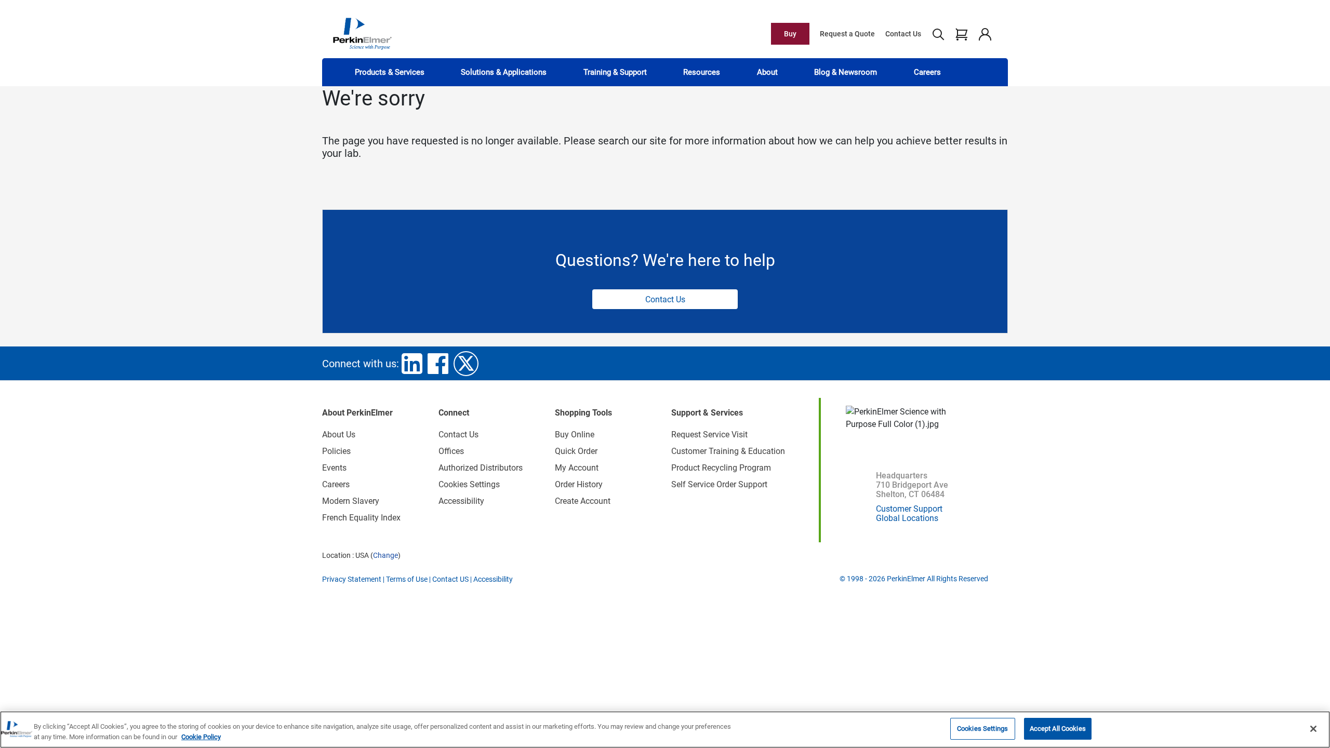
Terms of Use (407, 579)
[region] (665, 729)
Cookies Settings (982, 728)
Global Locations (907, 518)
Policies (336, 451)
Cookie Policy (201, 737)
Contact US (450, 579)
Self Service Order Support (719, 484)
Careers (927, 72)
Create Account (582, 501)
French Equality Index (361, 518)
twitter (466, 363)
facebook (438, 363)
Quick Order (576, 451)
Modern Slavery (350, 501)
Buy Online (574, 434)
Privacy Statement (351, 579)
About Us (338, 434)
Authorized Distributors (480, 468)
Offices (451, 451)
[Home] (362, 33)
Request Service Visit (709, 434)
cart (961, 33)
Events (334, 468)
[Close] (1313, 728)
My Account (576, 468)
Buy (790, 34)
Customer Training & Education (728, 451)
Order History (579, 484)
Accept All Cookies (1058, 728)
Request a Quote (847, 34)
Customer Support (909, 509)
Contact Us (903, 34)
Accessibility (461, 501)
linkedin (412, 363)
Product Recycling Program (721, 468)
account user (984, 33)
